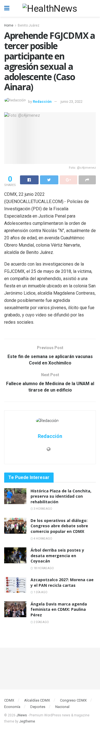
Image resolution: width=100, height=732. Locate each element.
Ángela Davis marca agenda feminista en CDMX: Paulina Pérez (59, 609)
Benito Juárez (28, 25)
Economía (12, 707)
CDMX (9, 700)
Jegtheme (27, 721)
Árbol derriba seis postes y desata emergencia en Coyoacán (57, 555)
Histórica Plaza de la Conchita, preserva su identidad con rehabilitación (61, 496)
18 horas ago (43, 568)
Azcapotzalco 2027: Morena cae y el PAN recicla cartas (62, 582)
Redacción (42, 101)
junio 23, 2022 (71, 101)
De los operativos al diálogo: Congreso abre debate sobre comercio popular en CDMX (59, 526)
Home (8, 25)
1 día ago (40, 592)
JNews (21, 715)
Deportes (37, 707)
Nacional (62, 707)
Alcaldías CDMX (37, 700)
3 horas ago (42, 508)
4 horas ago (42, 538)
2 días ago (41, 622)
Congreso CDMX (73, 700)
